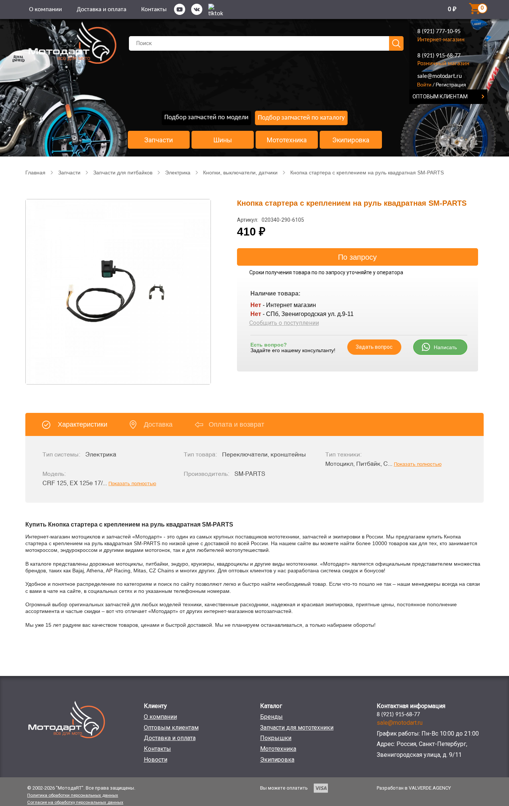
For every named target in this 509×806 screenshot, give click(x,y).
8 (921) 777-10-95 (439, 32)
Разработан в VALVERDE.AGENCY (414, 788)
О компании (45, 9)
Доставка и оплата (101, 9)
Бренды (271, 716)
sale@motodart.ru (439, 76)
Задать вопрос (374, 347)
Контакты (154, 9)
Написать (445, 347)
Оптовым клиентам (171, 727)
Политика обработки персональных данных (72, 795)
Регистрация (451, 85)
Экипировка (350, 140)
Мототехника (287, 140)
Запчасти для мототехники (296, 727)
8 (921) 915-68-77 (439, 56)
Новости (155, 759)
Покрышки (275, 738)
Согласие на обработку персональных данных (75, 802)
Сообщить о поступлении (284, 322)
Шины (222, 140)
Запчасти (158, 140)
